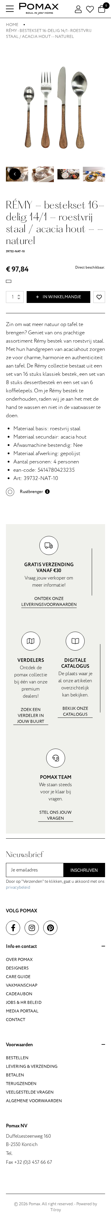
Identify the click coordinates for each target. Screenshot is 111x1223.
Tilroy (55, 1210)
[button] (28, 492)
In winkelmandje (61, 297)
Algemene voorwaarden (34, 1101)
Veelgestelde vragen (30, 1092)
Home (12, 25)
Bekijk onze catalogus (75, 711)
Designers (17, 968)
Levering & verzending (31, 1066)
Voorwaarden (19, 1045)
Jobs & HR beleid (23, 1002)
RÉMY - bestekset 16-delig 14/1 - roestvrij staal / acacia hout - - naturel (48, 33)
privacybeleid (18, 887)
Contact (15, 1020)
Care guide (18, 977)
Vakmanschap (21, 985)
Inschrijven (84, 870)
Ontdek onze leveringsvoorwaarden (49, 601)
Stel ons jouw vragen (55, 815)
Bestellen (17, 1058)
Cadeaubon (19, 994)
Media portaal (22, 1011)
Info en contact (21, 947)
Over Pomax (19, 959)
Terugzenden (21, 1083)
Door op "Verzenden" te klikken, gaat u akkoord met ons (55, 884)
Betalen (15, 1075)
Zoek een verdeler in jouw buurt (30, 715)
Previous (15, 174)
